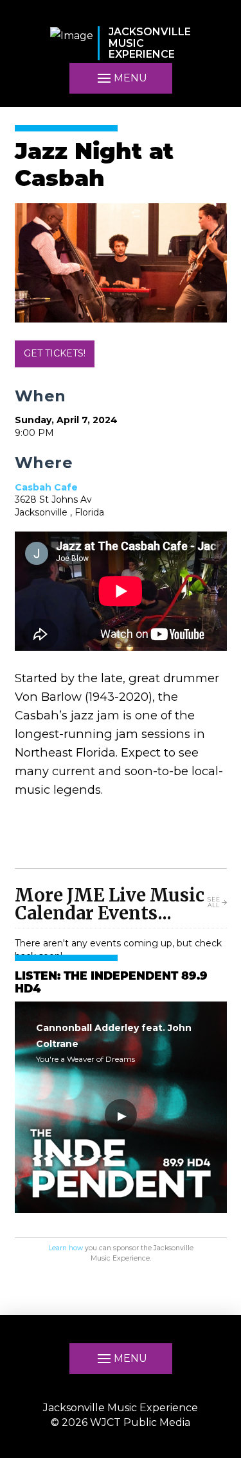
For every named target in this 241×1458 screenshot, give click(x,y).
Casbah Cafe (46, 487)
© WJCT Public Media (120, 1422)
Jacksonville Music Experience (120, 1408)
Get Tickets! (54, 353)
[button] (120, 78)
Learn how (65, 1248)
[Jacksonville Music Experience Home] (71, 43)
